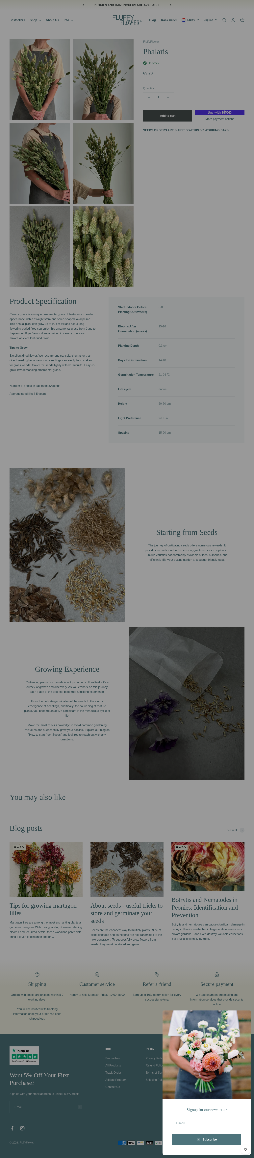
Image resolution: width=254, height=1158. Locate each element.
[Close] (242, 1019)
